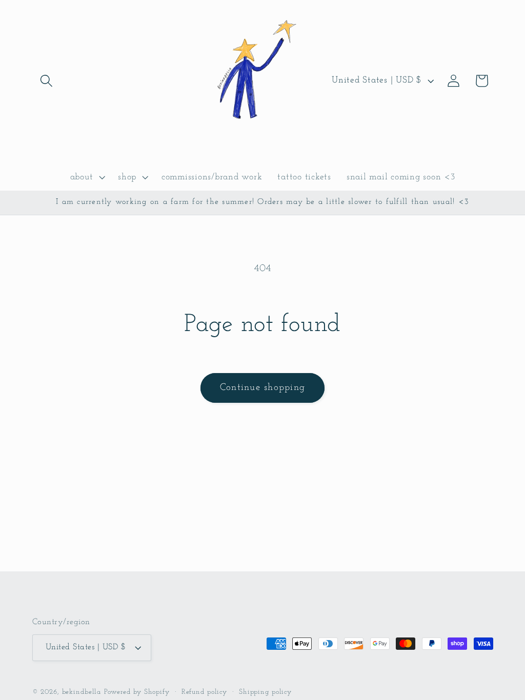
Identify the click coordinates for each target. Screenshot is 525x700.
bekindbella (82, 692)
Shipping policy (265, 692)
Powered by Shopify (137, 692)
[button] (46, 81)
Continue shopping (262, 388)
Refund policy (204, 692)
